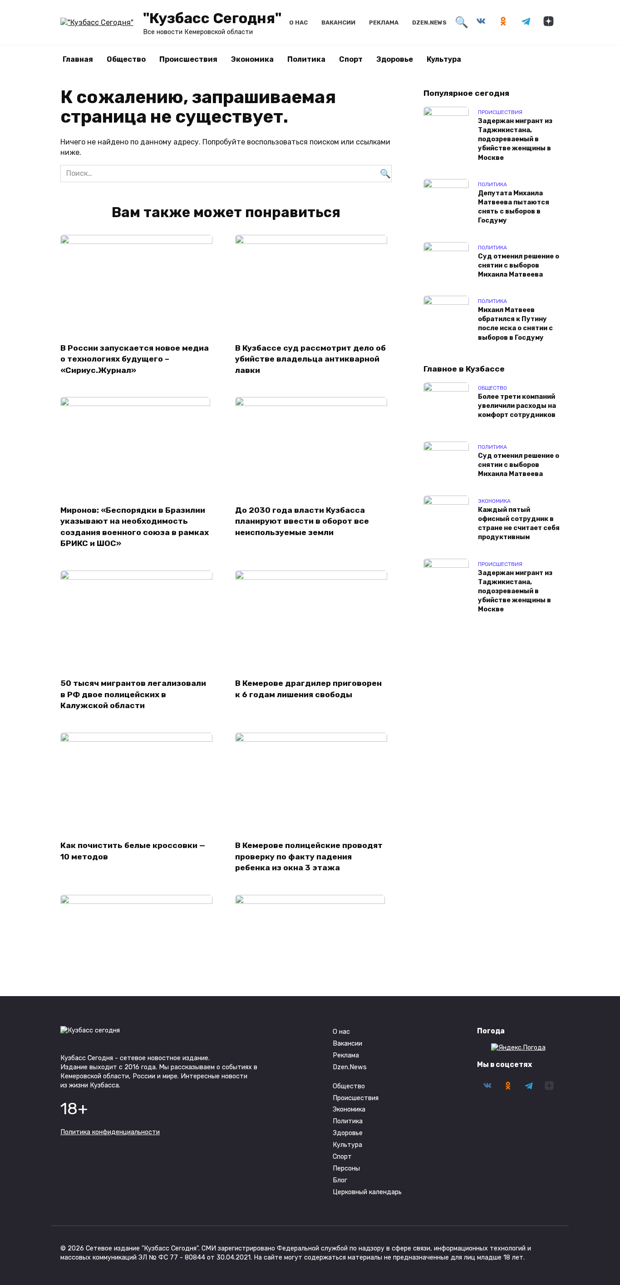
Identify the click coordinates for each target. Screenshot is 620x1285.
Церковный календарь (367, 1192)
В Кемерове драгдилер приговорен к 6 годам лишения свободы (308, 689)
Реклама (384, 22)
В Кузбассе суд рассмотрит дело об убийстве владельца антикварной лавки (310, 358)
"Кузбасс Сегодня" (212, 18)
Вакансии (338, 22)
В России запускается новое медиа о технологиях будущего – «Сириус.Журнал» (134, 358)
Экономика (252, 59)
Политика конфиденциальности (110, 1132)
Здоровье (394, 59)
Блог (340, 1180)
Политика (306, 59)
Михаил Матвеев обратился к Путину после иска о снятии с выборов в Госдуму (515, 324)
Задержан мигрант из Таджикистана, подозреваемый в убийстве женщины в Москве (515, 139)
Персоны (346, 1168)
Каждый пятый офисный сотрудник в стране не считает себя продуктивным (519, 523)
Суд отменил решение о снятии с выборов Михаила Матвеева (518, 265)
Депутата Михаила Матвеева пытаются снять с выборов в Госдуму (513, 206)
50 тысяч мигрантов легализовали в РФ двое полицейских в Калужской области (133, 694)
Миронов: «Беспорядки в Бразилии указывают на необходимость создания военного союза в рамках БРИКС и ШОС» (134, 526)
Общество (126, 59)
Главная (78, 59)
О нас (298, 22)
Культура (444, 59)
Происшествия (188, 59)
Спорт (351, 59)
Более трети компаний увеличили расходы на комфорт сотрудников (517, 406)
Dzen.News (429, 22)
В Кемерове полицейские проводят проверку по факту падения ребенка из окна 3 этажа (309, 856)
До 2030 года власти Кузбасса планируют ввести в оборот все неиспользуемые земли (302, 520)
